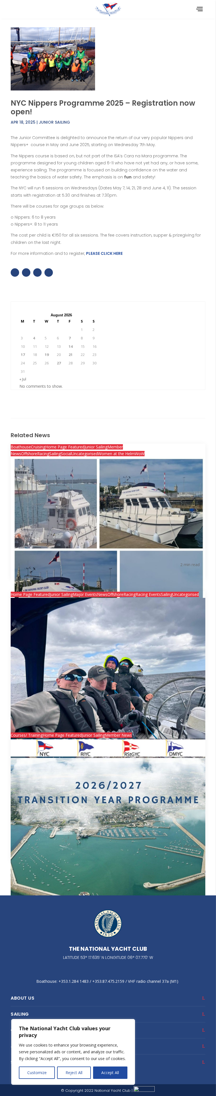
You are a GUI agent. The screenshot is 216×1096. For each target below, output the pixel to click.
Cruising (38, 447)
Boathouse (21, 447)
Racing (43, 453)
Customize (37, 1072)
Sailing (55, 453)
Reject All (74, 1072)
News (102, 594)
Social (66, 453)
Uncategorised (84, 453)
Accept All (110, 1072)
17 (23, 354)
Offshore (29, 453)
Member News (118, 735)
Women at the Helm (116, 453)
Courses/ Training (27, 735)
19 (47, 354)
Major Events (85, 594)
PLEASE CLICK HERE (104, 253)
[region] (73, 1052)
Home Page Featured (64, 447)
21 (71, 354)
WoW (140, 453)
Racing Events (148, 594)
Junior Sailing (54, 122)
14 (71, 346)
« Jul (22, 379)
